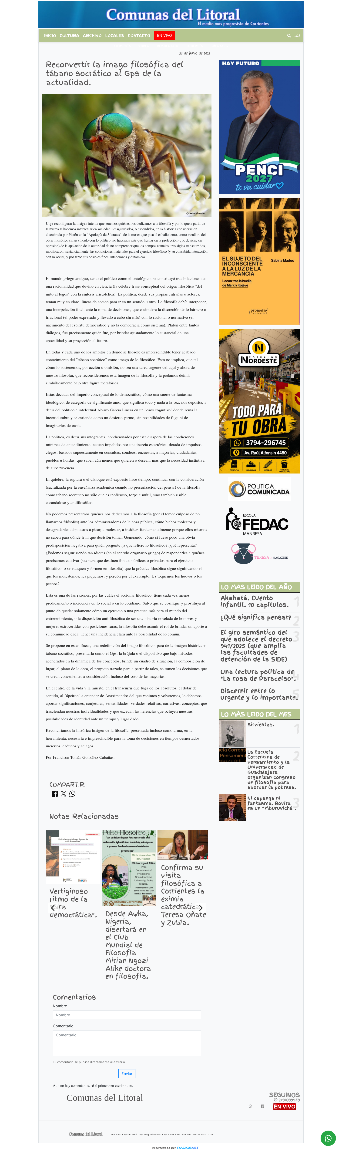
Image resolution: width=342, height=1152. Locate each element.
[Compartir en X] (63, 795)
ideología (194, 46)
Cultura (69, 35)
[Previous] (53, 908)
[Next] (200, 908)
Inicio (50, 35)
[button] (289, 35)
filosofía (122, 46)
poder (144, 46)
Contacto (139, 35)
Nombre (60, 1006)
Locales (114, 35)
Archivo (92, 35)
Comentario (63, 1026)
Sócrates (219, 46)
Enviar (126, 1073)
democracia (167, 46)
